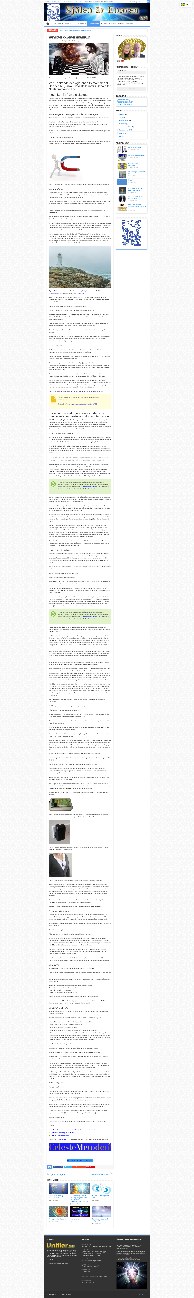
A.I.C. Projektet (64, 23)
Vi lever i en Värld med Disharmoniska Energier (58, 1174)
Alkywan (121, 114)
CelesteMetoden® (123, 99)
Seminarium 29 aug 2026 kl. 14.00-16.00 (58, 1197)
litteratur (107, 291)
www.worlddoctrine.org (90, 486)
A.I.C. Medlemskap (80, 23)
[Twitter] (134, 2)
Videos (113, 23)
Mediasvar (122, 124)
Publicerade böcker (125, 127)
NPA (55, 23)
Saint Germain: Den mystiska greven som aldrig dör (137, 206)
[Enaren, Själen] (97, 12)
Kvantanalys (74, 1219)
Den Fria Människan (134, 147)
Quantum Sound (124, 130)
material (54, 293)
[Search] (148, 1)
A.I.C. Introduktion (67, 2)
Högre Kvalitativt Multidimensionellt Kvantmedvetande (75, 30)
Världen (121, 133)
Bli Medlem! (51, 1260)
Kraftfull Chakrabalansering (100, 1173)
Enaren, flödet (94, 23)
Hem (48, 23)
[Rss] (130, 2)
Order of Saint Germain (124, 104)
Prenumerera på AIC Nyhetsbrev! (58, 1263)
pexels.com (81, 293)
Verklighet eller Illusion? (57, 1219)
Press (121, 23)
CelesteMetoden (62, 1139)
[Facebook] (132, 2)
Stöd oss (130, 23)
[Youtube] (136, 2)
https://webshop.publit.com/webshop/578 (84, 404)
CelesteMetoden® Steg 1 (125, 101)
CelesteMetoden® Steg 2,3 (125, 102)
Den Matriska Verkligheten (136, 155)
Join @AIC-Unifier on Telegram (81, 1160)
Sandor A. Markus (55, 41)
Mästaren (131, 180)
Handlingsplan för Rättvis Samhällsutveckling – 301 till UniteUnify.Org (94, 2)
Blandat (121, 117)
